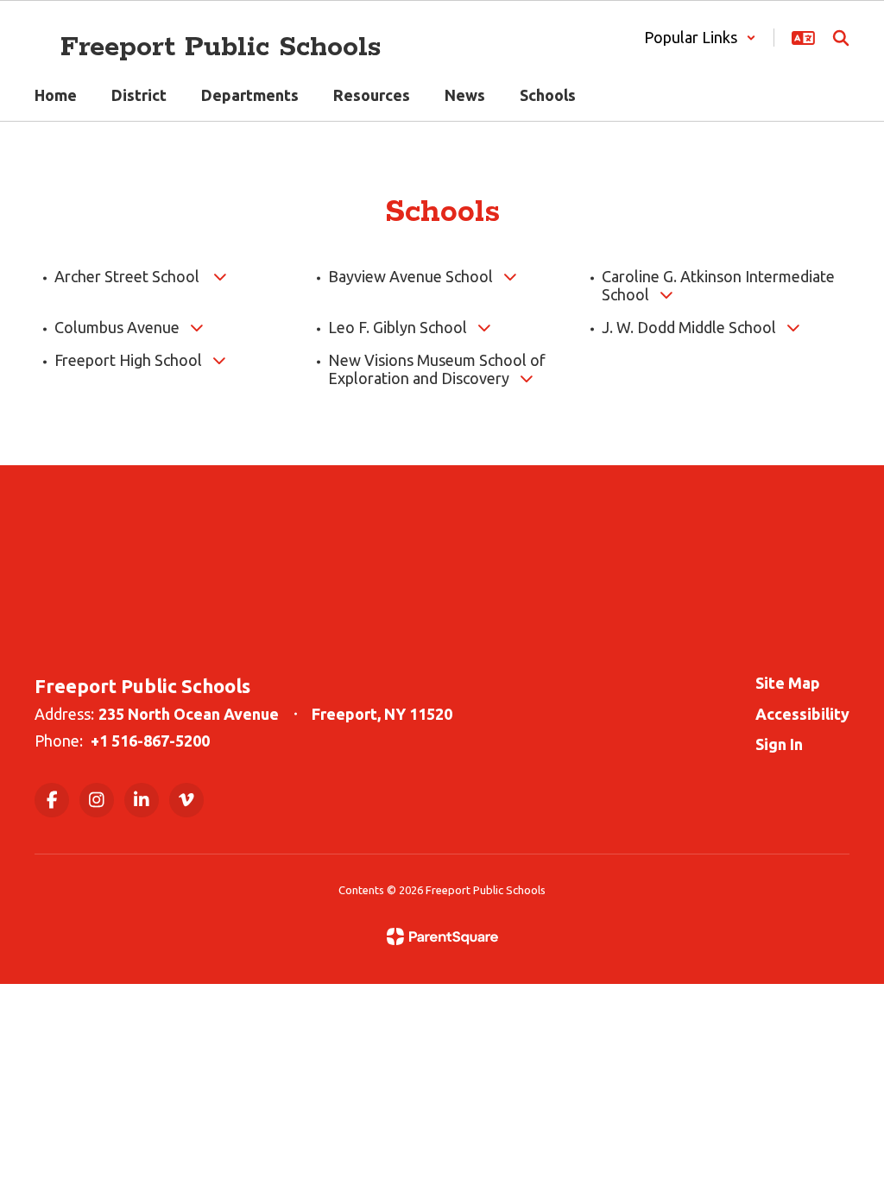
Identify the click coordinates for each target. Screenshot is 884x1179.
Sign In (779, 744)
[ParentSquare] (442, 936)
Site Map (787, 682)
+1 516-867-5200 (150, 740)
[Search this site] (840, 38)
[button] (700, 37)
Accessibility (802, 713)
